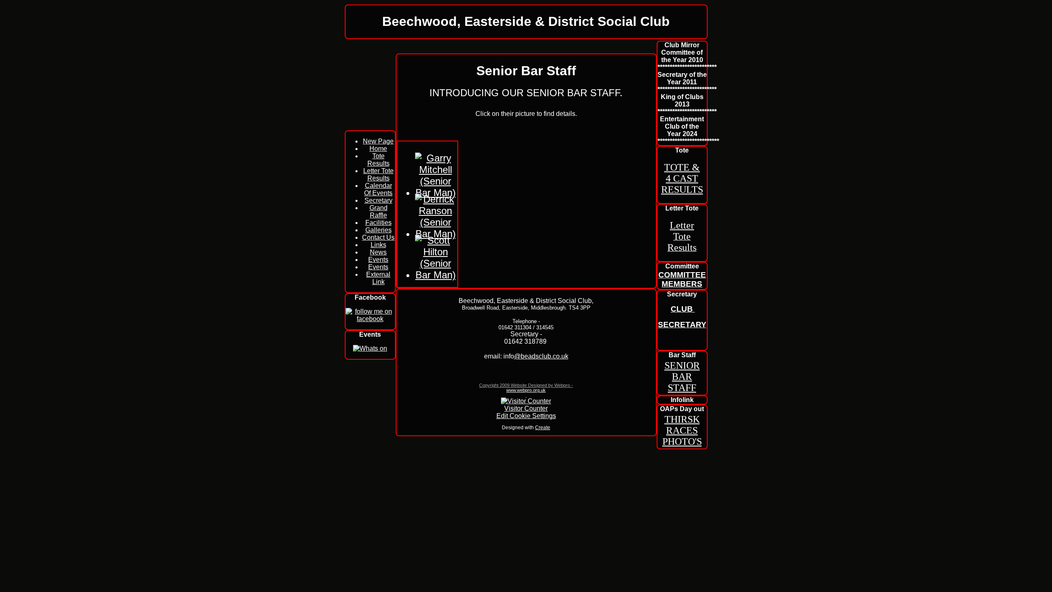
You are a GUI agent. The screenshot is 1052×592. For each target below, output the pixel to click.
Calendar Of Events (378, 189)
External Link (378, 278)
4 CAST (682, 178)
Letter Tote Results (378, 174)
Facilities (378, 222)
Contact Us (378, 237)
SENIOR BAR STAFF (682, 376)
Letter (682, 225)
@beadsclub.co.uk (541, 356)
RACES (682, 430)
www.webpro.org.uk (526, 390)
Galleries (378, 230)
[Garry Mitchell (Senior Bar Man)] (435, 192)
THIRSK (682, 419)
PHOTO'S (682, 441)
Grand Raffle (378, 211)
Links (378, 244)
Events (378, 259)
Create (542, 427)
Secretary (378, 200)
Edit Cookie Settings (526, 415)
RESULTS (682, 189)
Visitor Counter (526, 408)
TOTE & (682, 167)
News (378, 252)
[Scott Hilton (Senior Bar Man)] (435, 274)
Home (378, 148)
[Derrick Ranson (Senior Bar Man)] (435, 233)
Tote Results (378, 160)
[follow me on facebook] (370, 318)
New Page (378, 141)
